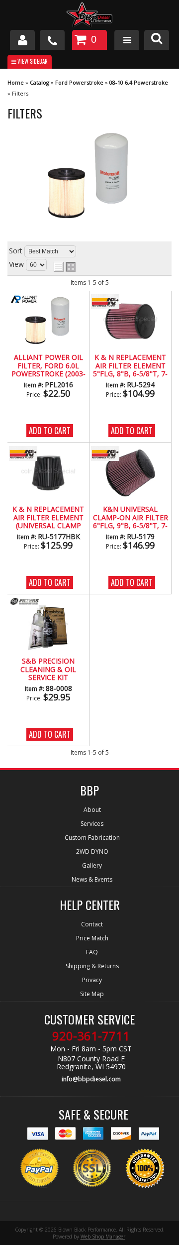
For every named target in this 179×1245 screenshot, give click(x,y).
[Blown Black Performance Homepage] (89, 16)
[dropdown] (126, 40)
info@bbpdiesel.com (91, 1079)
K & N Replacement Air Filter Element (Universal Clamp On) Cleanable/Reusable (48, 517)
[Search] (156, 40)
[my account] (22, 40)
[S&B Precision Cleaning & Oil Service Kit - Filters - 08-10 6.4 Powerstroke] (48, 625)
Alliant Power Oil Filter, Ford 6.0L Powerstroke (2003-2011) (48, 365)
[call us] (52, 40)
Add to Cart (50, 431)
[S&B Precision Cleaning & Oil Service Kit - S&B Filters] (24, 602)
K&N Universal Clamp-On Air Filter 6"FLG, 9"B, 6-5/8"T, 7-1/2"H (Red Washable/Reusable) (130, 517)
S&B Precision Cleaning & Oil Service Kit (48, 669)
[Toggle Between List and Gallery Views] (65, 267)
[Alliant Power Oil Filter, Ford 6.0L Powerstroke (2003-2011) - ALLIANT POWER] (24, 299)
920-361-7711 (91, 1036)
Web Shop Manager (103, 1236)
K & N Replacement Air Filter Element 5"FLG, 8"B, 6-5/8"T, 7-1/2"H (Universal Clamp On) (130, 365)
